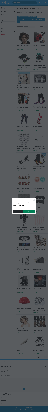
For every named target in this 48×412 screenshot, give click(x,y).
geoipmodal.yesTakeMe (29, 211)
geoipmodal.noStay (18, 211)
